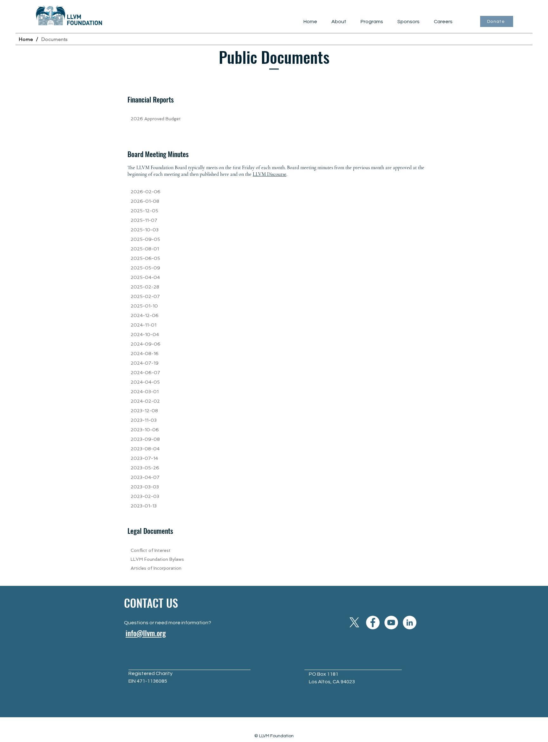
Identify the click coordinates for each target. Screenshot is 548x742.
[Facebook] (373, 622)
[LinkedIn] (409, 622)
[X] (354, 622)
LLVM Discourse (269, 174)
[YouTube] (391, 622)
